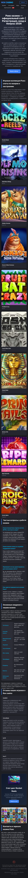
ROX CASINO (7, 2)
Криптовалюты (9, 7)
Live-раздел (11, 5)
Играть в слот (14, 801)
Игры (17, 5)
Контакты (23, 5)
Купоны (4, 5)
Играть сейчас (14, 71)
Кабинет (23, 2)
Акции (22, 7)
